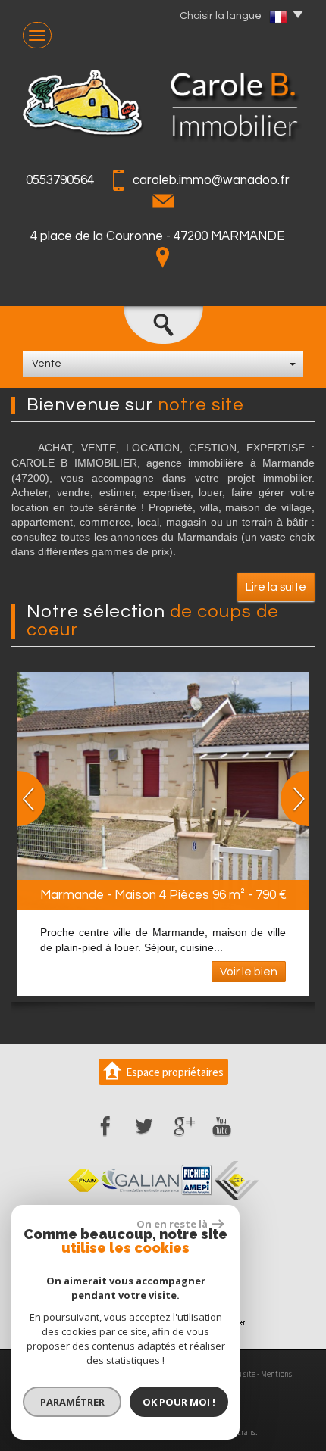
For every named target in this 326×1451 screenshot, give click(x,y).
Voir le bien (248, 972)
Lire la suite (276, 587)
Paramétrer (72, 1402)
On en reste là (172, 1224)
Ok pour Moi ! (179, 1402)
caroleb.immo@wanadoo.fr (211, 180)
